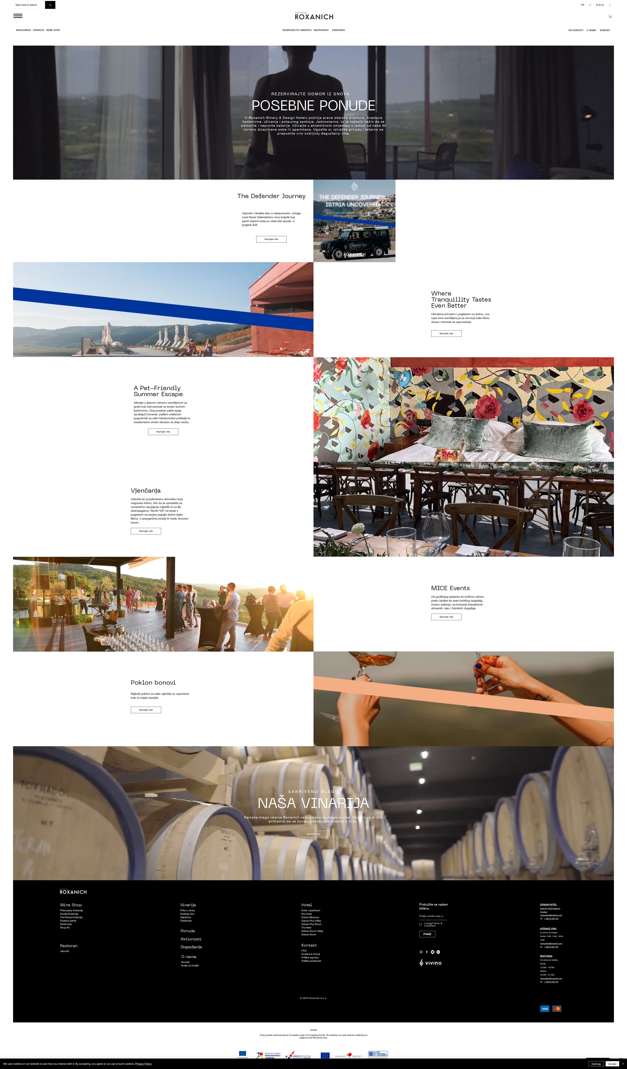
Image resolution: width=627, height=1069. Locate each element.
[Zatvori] (623, 1063)
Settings (596, 1064)
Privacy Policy (143, 1064)
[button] (621, 518)
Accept (612, 1064)
